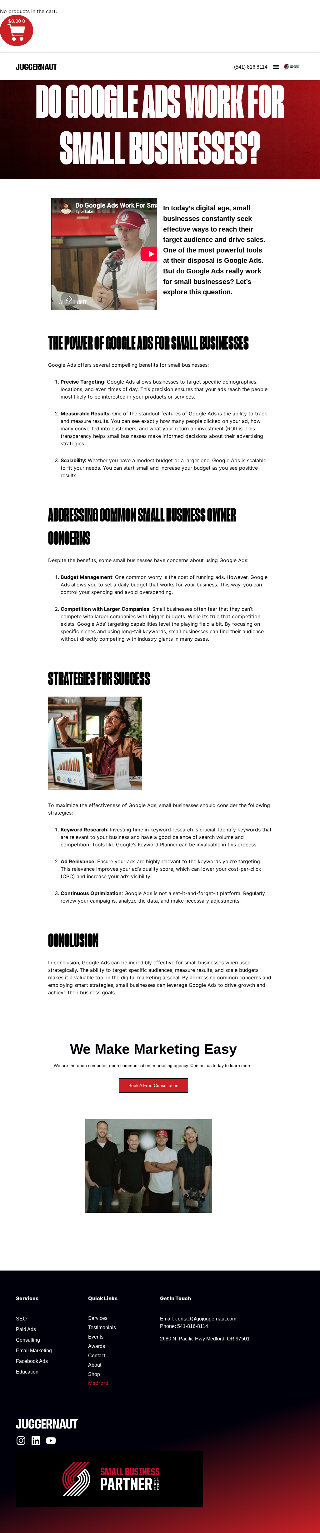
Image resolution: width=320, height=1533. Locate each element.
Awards (96, 1346)
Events (95, 1337)
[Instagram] (21, 1441)
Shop (94, 1374)
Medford (98, 1383)
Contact (96, 1355)
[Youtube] (51, 1441)
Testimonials (102, 1327)
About (94, 1365)
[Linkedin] (36, 1441)
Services (98, 1318)
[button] (276, 66)
